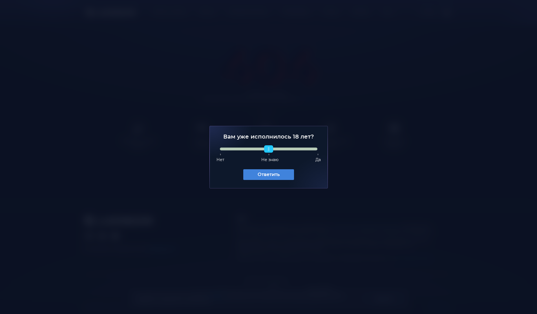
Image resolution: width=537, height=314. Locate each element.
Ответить (269, 174)
